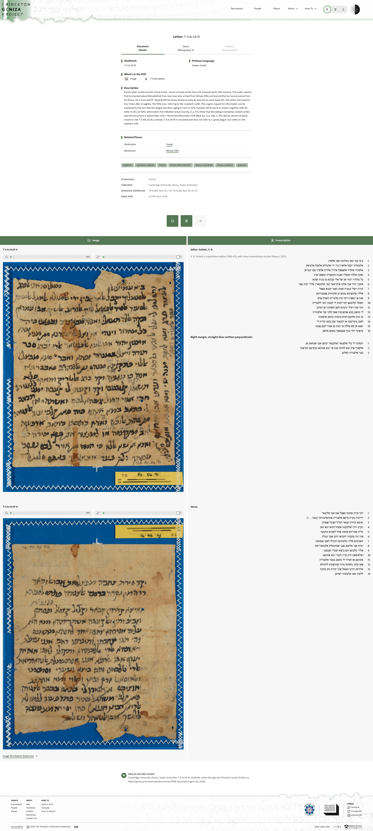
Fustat (169, 144)
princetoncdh (356, 815)
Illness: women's (225, 165)
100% (88, 257)
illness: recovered (204, 165)
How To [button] (309, 8)
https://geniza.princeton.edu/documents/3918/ (152, 781)
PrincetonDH (356, 811)
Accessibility (17, 826)
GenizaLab (355, 807)
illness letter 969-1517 (180, 165)
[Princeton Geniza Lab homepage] (312, 809)
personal (242, 165)
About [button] (291, 8)
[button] (17, 11)
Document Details (143, 48)
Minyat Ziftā (172, 150)
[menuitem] (234, 10)
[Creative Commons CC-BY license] (76, 827)
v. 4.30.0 (337, 826)
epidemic (127, 165)
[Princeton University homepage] (353, 826)
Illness (162, 165)
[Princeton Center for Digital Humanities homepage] (333, 809)
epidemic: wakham (145, 165)
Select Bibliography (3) (186, 48)
